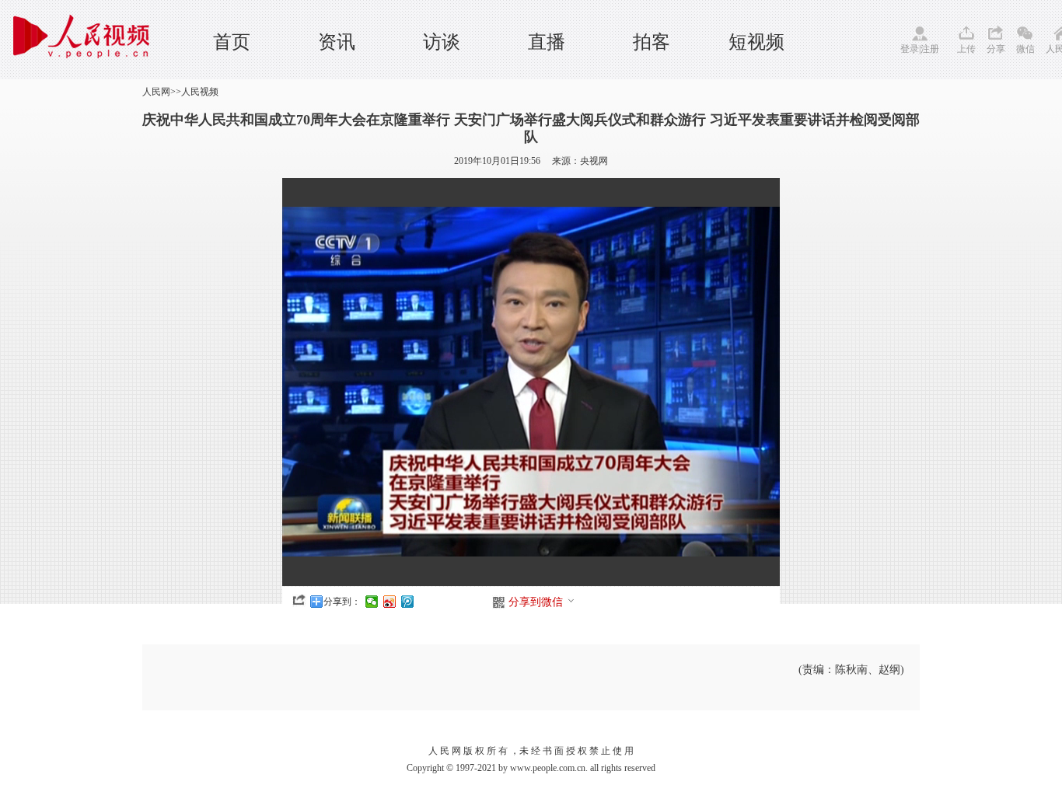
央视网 (594, 160)
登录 (909, 49)
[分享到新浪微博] (390, 601)
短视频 (756, 42)
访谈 (441, 42)
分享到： (342, 601)
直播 (546, 42)
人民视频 (199, 91)
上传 (966, 49)
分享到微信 (535, 602)
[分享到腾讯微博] (407, 601)
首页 (231, 42)
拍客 (651, 42)
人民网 (156, 91)
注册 (930, 49)
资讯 (336, 42)
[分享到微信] (372, 601)
